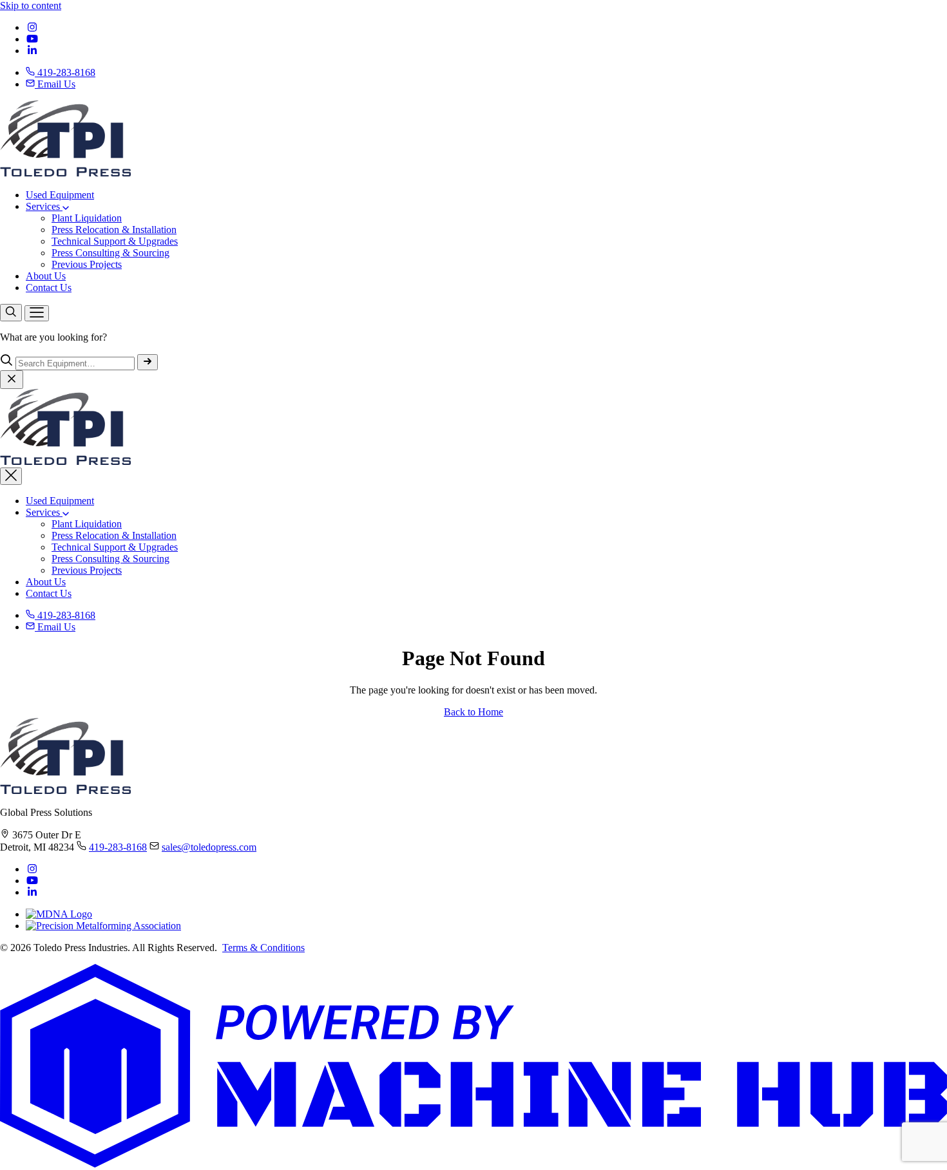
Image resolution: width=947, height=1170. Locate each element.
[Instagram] (32, 27)
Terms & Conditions (263, 947)
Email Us (55, 84)
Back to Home (473, 711)
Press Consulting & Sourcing (110, 252)
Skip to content (30, 5)
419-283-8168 (65, 72)
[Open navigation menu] (36, 313)
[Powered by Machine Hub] (473, 1163)
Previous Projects (87, 264)
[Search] (11, 312)
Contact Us (49, 287)
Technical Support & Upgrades (115, 241)
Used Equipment (60, 194)
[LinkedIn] (32, 50)
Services (44, 206)
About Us (46, 275)
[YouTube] (32, 38)
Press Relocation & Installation (114, 229)
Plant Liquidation (87, 217)
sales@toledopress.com (209, 847)
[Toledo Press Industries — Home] (65, 172)
